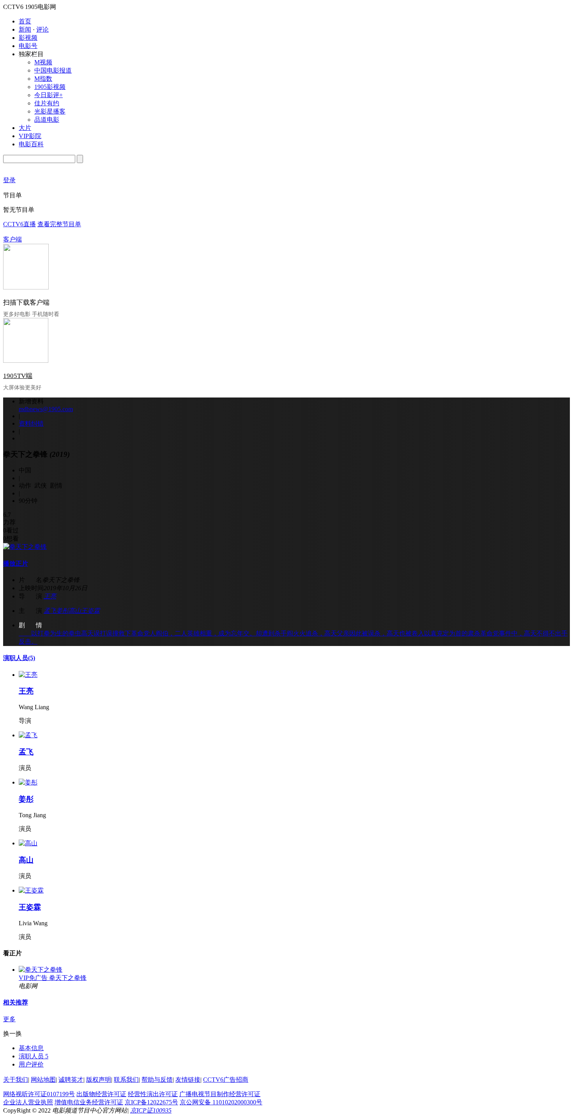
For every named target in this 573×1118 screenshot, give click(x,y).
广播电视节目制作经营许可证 (219, 1094)
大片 (25, 127)
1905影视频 (49, 86)
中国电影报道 (53, 70)
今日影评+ (48, 95)
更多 (9, 1019)
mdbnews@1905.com (46, 409)
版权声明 (98, 1079)
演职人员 (19, 658)
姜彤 (62, 610)
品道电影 (46, 119)
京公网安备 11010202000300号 (221, 1102)
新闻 (25, 29)
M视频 (43, 62)
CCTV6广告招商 (225, 1079)
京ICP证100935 (151, 1110)
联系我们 (126, 1079)
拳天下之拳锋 (68, 977)
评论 (42, 29)
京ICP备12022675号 (151, 1102)
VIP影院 (30, 136)
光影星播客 (49, 111)
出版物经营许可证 (101, 1094)
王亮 (50, 596)
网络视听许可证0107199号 (39, 1094)
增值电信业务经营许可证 (89, 1102)
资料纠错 (31, 423)
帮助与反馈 (157, 1079)
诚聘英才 (70, 1079)
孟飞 (50, 610)
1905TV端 (17, 376)
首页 (25, 21)
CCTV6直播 (19, 224)
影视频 (28, 37)
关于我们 (15, 1079)
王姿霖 (90, 610)
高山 (75, 610)
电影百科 (31, 144)
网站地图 (43, 1079)
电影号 (28, 46)
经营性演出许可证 (153, 1094)
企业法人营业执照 (28, 1102)
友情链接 (187, 1079)
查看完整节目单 (59, 224)
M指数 (43, 78)
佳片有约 (46, 103)
